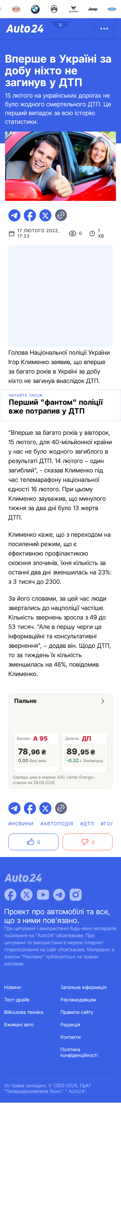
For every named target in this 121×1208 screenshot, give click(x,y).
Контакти (71, 1037)
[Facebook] (10, 895)
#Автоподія (57, 824)
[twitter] (45, 215)
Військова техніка (23, 1012)
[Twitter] (27, 895)
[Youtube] (43, 895)
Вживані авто (19, 1025)
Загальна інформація (84, 987)
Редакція (70, 1025)
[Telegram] (59, 895)
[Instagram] (76, 895)
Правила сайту (77, 1012)
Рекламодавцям (78, 1000)
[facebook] (30, 215)
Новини (12, 987)
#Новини (21, 824)
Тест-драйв (17, 1000)
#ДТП (87, 824)
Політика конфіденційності (79, 1052)
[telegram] (14, 215)
